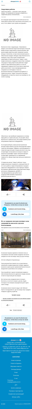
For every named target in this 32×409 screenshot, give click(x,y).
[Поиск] (30, 1)
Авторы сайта (16, 397)
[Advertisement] (16, 95)
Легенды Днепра (16, 369)
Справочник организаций (16, 394)
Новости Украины (16, 363)
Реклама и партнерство (16, 391)
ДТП (16, 385)
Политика (16, 375)
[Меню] (2, 1)
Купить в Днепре (16, 388)
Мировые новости (16, 366)
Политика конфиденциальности (13, 381)
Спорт (16, 372)
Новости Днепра (16, 360)
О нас (16, 378)
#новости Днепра (17, 310)
